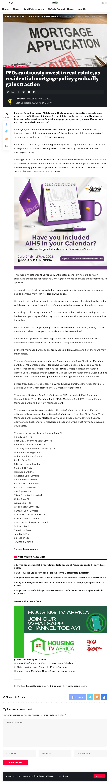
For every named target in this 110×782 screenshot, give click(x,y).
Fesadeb (20, 98)
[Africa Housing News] (55, 3)
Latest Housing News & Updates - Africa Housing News (56, 686)
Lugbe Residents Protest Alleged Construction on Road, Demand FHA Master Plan (61, 577)
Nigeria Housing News (17, 66)
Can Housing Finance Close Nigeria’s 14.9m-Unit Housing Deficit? (52, 573)
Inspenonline (30, 549)
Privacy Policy (44, 776)
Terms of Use (61, 776)
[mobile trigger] (5, 3)
